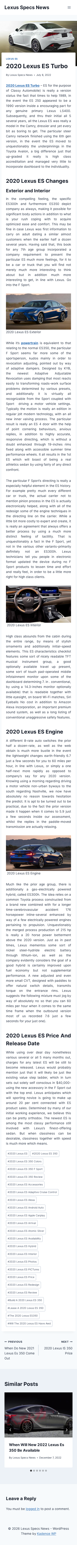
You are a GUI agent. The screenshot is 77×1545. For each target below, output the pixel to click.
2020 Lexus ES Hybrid (22, 1246)
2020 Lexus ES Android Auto (26, 1207)
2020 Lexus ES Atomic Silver (26, 1230)
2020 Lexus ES (17, 1153)
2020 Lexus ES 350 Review (25, 1176)
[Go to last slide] (10, 1429)
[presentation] (38, 1415)
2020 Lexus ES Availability (24, 1238)
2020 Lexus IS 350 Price (58, 1347)
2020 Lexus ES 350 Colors (24, 1161)
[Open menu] (69, 7)
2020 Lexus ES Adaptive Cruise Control (32, 1192)
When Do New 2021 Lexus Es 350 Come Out (19, 1350)
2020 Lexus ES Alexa (21, 1199)
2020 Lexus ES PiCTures (23, 1269)
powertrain (29, 343)
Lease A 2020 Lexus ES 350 (26, 1308)
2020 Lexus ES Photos (22, 1261)
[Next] (67, 1429)
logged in (33, 1509)
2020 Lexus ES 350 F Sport (25, 1169)
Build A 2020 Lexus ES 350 (25, 1300)
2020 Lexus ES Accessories (25, 1184)
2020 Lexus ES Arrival (22, 1223)
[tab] (31, 1471)
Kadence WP (46, 1533)
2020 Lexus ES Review (22, 1292)
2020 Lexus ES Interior (22, 1253)
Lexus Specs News (21, 74)
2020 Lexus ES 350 (45, 1153)
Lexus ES (12, 58)
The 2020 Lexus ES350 (23, 1315)
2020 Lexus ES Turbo (22, 85)
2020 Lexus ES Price (21, 1277)
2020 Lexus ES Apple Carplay (26, 1215)
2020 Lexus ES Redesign (23, 1284)
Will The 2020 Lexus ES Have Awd (29, 1323)
